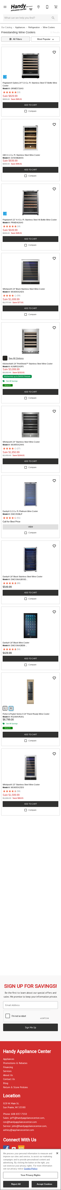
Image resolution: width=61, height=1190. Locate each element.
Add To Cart (30, 105)
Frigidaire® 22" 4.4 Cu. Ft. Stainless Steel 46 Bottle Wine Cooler (30, 220)
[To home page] (22, 8)
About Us (8, 1075)
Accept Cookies (44, 1184)
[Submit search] (53, 18)
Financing (8, 1067)
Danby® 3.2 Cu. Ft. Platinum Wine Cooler (20, 511)
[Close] (57, 1153)
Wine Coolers (49, 27)
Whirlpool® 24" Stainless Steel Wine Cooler (21, 442)
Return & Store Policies (15, 1087)
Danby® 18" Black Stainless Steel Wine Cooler (22, 577)
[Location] (38, 7)
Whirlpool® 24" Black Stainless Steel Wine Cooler (24, 289)
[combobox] (45, 39)
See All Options (16, 358)
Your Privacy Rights (30, 1175)
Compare (32, 111)
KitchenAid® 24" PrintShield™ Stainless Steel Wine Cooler (28, 364)
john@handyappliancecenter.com (29, 1126)
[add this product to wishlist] (54, 52)
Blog (5, 1083)
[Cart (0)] (56, 7)
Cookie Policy (30, 1169)
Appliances (20, 27)
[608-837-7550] (47, 7)
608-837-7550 (19, 1113)
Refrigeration (34, 27)
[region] (30, 1169)
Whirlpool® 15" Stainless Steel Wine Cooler (21, 785)
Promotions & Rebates (15, 1063)
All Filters (17, 39)
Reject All (16, 1184)
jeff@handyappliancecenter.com (27, 1117)
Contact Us (9, 1079)
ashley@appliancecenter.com (18, 1129)
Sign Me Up (30, 1027)
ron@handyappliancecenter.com (20, 1121)
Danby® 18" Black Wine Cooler (16, 643)
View (30, 527)
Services (7, 1071)
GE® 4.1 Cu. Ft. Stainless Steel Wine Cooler (21, 155)
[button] (5, 7)
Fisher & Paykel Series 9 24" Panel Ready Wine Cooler (26, 714)
